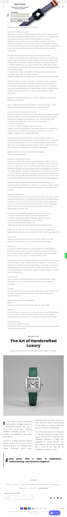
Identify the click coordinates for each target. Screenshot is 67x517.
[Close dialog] (56, 1)
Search (8, 484)
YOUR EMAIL (14, 12)
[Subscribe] (31, 498)
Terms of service (45, 511)
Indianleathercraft (17, 511)
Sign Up (20, 20)
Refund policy (23, 488)
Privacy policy (35, 511)
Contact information (34, 513)
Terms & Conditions (42, 484)
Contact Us (15, 484)
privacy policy (43, 488)
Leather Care (33, 488)
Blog (22, 484)
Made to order (29, 484)
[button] (3, 7)
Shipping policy (54, 484)
